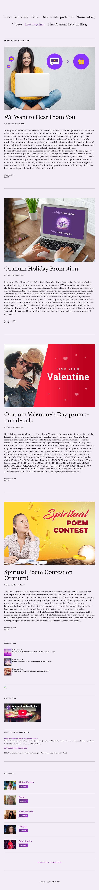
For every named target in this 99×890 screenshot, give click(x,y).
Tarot (35, 17)
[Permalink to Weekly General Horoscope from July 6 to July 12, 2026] (7, 662)
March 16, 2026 (17, 649)
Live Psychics (35, 24)
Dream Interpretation (58, 17)
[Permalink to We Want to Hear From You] (49, 109)
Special (6, 177)
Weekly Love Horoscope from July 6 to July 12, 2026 (31, 671)
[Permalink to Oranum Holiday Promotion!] (49, 261)
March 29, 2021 (9, 175)
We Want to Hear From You (39, 117)
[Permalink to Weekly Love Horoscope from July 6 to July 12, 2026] (7, 671)
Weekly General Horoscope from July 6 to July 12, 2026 (32, 661)
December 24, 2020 (10, 321)
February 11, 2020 (10, 478)
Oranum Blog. (55, 881)
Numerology (85, 17)
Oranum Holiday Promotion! (42, 269)
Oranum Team (19, 124)
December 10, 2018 (10, 627)
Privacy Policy (43, 862)
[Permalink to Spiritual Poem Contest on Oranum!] (49, 564)
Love (7, 17)
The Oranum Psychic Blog (67, 24)
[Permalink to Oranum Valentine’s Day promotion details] (49, 406)
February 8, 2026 (17, 659)
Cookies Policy (55, 862)
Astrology (21, 17)
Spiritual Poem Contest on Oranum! (38, 575)
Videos (17, 24)
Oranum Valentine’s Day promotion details (46, 417)
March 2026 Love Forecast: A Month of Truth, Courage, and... (34, 651)
